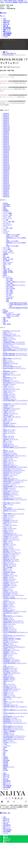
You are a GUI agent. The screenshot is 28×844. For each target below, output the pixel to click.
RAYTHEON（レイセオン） (11, 613)
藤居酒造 (5, 765)
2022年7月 (6, 193)
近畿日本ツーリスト (8, 767)
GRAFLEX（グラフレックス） (11, 473)
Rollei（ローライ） (8, 625)
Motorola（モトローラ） (10, 564)
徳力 (4, 749)
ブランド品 (6, 247)
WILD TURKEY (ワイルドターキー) (13, 727)
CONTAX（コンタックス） (10, 413)
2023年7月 (6, 173)
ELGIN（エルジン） (8, 444)
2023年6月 (6, 175)
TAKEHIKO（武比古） (9, 678)
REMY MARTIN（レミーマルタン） (13, 616)
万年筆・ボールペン (8, 252)
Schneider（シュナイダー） (11, 642)
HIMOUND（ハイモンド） (10, 493)
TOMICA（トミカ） (8, 694)
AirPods (5, 203)
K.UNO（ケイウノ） (9, 517)
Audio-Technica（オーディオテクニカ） (14, 343)
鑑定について (7, 784)
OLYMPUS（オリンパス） (10, 575)
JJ (3, 512)
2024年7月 (6, 154)
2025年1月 (6, 144)
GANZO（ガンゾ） (8, 462)
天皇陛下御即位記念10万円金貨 (18, 303)
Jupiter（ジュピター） (9, 515)
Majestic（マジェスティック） (11, 539)
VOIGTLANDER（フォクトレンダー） (14, 716)
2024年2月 (6, 162)
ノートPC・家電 (7, 228)
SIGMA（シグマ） (8, 655)
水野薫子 (5, 757)
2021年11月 (6, 196)
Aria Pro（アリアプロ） (9, 339)
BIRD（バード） (7, 360)
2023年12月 (6, 165)
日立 (4, 752)
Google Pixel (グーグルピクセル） (12, 472)
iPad (4, 207)
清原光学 (5, 758)
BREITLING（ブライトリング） (12, 374)
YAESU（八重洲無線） (9, 731)
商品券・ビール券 (8, 259)
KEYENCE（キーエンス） (10, 522)
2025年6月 (6, 136)
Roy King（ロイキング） (10, 630)
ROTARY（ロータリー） (10, 629)
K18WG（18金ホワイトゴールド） (16, 285)
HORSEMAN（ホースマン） (11, 494)
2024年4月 (6, 159)
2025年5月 (6, 138)
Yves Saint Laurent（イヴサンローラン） (14, 736)
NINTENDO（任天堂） (9, 572)
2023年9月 (6, 170)
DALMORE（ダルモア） (10, 423)
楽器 (4, 267)
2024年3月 (6, 160)
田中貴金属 (6, 760)
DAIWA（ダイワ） (8, 420)
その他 (5, 744)
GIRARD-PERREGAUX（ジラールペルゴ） (15, 467)
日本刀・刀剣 (7, 264)
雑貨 (4, 319)
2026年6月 (6, 116)
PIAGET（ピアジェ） (9, 601)
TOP (4, 773)
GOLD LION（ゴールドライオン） (12, 468)
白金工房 (5, 763)
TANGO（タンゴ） (8, 681)
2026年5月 (6, 118)
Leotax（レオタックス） (10, 528)
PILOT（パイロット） (9, 603)
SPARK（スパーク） (9, 658)
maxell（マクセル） (8, 548)
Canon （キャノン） (9, 387)
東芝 (4, 754)
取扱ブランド (7, 782)
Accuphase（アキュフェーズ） (12, 330)
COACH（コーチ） (8, 407)
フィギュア (6, 231)
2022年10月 (6, 188)
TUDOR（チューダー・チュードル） (13, 701)
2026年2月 (6, 123)
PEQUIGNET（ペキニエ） (10, 593)
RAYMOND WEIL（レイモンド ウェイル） (15, 611)
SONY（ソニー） (8, 656)
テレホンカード (7, 224)
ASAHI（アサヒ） (8, 340)
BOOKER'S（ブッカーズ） (10, 363)
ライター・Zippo (8, 251)
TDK (4, 682)
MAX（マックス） (8, 546)
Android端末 (6, 204)
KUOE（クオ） (7, 523)
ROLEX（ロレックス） (9, 624)
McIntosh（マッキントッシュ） (12, 549)
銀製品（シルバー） (8, 312)
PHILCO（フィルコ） (9, 596)
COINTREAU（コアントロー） (12, 408)
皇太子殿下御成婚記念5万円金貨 (18, 307)
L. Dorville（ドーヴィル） (10, 525)
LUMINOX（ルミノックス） (11, 536)
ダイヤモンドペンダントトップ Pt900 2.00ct (12, 97)
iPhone (5, 209)
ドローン (5, 226)
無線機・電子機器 (8, 272)
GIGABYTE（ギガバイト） (10, 465)
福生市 (10, 101)
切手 (4, 255)
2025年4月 (6, 139)
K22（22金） (10, 290)
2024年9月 (6, 151)
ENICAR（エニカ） (8, 450)
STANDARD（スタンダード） (11, 661)
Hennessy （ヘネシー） (9, 485)
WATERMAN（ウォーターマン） (12, 719)
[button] (14, 13)
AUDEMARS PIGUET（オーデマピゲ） (14, 342)
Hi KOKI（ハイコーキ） (9, 489)
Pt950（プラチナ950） (12, 246)
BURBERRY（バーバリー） (11, 381)
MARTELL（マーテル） (9, 544)
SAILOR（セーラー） (9, 637)
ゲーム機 (5, 220)
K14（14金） (10, 280)
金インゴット (10, 296)
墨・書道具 (6, 260)
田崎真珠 (5, 762)
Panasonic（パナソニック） (11, 582)
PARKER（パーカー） (9, 587)
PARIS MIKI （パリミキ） (10, 585)
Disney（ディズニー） (9, 433)
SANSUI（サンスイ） (9, 640)
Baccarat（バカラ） (8, 345)
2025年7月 (6, 134)
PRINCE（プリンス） (9, 606)
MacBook (5, 210)
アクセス (5, 789)
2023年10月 (6, 169)
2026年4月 (6, 120)
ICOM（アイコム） (8, 504)
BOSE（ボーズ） (8, 365)
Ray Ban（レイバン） (9, 609)
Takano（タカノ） (8, 676)
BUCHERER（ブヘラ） (10, 377)
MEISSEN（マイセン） (9, 551)
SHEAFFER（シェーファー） (11, 650)
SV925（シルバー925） (13, 316)
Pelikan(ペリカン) (8, 590)
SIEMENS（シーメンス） (10, 653)
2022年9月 (6, 190)
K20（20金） (10, 286)
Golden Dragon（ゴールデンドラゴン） (14, 470)
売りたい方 (6, 777)
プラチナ (5, 233)
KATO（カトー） (8, 518)
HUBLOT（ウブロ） (8, 496)
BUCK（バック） (8, 379)
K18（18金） (10, 283)
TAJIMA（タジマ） (8, 674)
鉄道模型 (5, 311)
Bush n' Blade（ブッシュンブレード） (13, 382)
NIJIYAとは (6, 774)
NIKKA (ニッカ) (7, 569)
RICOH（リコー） (8, 617)
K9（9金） (9, 294)
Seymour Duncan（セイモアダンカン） (14, 647)
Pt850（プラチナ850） (12, 236)
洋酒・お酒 (6, 268)
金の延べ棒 (9, 298)
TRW (4, 700)
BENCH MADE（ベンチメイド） (12, 358)
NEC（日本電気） (8, 567)
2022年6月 (6, 195)
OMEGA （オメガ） (8, 577)
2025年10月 (6, 129)
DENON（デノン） (8, 425)
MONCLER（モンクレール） (11, 559)
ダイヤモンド (7, 223)
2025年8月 (6, 133)
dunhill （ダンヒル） (9, 436)
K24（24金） (10, 293)
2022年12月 (6, 185)
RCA (4, 614)
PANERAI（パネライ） (9, 583)
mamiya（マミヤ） (8, 543)
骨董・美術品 (7, 324)
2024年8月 (6, 152)
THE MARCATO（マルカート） (12, 689)
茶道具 (5, 275)
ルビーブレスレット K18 (7, 77)
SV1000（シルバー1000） (13, 314)
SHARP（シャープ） (9, 648)
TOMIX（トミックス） (9, 695)
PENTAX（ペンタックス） (10, 591)
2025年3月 (6, 141)
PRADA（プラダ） (8, 605)
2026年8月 (6, 113)
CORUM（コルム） (8, 415)
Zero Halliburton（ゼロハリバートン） (13, 739)
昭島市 (10, 95)
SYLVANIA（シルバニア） (10, 671)
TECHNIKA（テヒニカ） (10, 687)
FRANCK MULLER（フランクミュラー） (14, 455)
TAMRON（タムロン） (9, 679)
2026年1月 (6, 125)
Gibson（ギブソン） (9, 463)
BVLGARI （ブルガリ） (9, 384)
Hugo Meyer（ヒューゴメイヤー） (12, 498)
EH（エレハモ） (7, 442)
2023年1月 (6, 183)
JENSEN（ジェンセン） (10, 510)
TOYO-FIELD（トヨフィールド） (12, 697)
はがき (5, 229)
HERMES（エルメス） (9, 488)
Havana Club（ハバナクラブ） (11, 483)
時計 (13, 101)
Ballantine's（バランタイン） (11, 347)
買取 (26, 81)
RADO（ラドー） (8, 608)
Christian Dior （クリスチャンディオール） (15, 403)
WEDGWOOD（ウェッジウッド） (12, 721)
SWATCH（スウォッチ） (10, 669)
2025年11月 (6, 128)
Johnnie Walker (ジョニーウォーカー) (13, 513)
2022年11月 (6, 186)
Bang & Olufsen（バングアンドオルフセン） (15, 348)
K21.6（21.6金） (11, 288)
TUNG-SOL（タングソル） (10, 705)
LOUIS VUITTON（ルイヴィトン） (13, 535)
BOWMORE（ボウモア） (10, 371)
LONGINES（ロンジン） (10, 533)
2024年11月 (6, 147)
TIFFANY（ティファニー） (10, 690)
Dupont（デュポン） (9, 437)
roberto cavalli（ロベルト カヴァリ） (13, 621)
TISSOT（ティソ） (8, 692)
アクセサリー (7, 211)
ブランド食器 (7, 249)
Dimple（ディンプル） (9, 429)
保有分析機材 (7, 787)
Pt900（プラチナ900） (12, 241)
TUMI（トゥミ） (7, 703)
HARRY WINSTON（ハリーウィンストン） (15, 480)
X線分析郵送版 (7, 785)
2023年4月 (6, 178)
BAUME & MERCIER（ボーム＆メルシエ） (15, 353)
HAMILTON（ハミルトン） (10, 478)
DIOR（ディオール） (9, 431)
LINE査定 (7, 840)
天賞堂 (5, 747)
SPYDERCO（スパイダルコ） (11, 660)
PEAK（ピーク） (8, 588)
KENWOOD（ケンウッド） (10, 520)
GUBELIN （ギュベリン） (10, 475)
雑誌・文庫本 (7, 317)
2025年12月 (6, 126)
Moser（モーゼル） (8, 562)
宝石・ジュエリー (15, 81)
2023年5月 (6, 177)
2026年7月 (6, 115)
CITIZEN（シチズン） (18, 101)
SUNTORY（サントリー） (10, 668)
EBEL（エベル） (8, 441)
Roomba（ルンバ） (8, 627)
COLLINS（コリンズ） (9, 410)
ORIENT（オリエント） (10, 578)
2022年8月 (6, 191)
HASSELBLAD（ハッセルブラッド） (13, 481)
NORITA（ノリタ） (8, 574)
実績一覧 (5, 779)
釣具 (4, 309)
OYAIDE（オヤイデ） (9, 580)
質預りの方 (6, 776)
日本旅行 (5, 750)
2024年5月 (6, 157)
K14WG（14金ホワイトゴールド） (16, 281)
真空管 (5, 273)
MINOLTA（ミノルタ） (9, 557)
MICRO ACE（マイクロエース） (12, 552)
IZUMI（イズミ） (8, 507)
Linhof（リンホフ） (8, 530)
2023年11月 (6, 167)
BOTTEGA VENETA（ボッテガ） (12, 366)
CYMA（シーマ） (8, 418)
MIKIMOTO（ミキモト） (10, 556)
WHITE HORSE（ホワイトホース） (13, 726)
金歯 (7, 299)
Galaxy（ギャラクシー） (10, 460)
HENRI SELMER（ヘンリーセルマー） (14, 486)
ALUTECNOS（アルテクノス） (12, 335)
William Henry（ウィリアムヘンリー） (14, 729)
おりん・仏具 (7, 216)
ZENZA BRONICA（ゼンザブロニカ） (13, 737)
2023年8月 (6, 172)
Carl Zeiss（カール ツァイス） (11, 389)
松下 (4, 755)
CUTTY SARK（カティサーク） (12, 416)
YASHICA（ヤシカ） (9, 734)
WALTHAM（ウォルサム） (10, 718)
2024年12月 (6, 146)
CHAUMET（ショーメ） (10, 399)
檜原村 (10, 87)
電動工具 (5, 320)
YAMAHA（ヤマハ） (9, 732)
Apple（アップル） (8, 337)
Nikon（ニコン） (8, 570)
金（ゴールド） (7, 277)
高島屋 (5, 768)
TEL (5, 842)
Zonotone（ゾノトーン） (10, 742)
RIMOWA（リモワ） (8, 619)
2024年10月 (6, 149)
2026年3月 (6, 121)
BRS (4, 376)
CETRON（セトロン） (9, 395)
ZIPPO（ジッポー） (8, 740)
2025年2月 (6, 142)
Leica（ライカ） (7, 526)
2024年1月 (6, 164)
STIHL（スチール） (8, 666)
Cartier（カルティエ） (9, 390)
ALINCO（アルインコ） (9, 334)
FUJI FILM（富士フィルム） (11, 457)
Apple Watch (6, 206)
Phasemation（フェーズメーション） (13, 595)
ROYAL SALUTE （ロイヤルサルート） (14, 635)
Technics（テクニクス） (10, 685)
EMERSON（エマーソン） (10, 446)
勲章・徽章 (6, 257)
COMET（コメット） (9, 412)
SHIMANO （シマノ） (9, 651)
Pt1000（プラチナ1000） (13, 234)
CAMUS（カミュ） (8, 386)
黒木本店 (5, 770)
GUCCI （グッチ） (8, 476)
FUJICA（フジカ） (8, 459)
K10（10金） (10, 278)
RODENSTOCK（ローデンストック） (13, 622)
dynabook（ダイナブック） (11, 439)
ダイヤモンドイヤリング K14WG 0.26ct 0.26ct (13, 83)
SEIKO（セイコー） (8, 643)
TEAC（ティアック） (9, 684)
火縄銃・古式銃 (7, 270)
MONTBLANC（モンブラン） (11, 561)
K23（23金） (10, 291)
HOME (6, 837)
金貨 (7, 301)
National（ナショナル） (9, 565)
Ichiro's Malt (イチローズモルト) (12, 502)
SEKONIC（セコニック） (10, 645)
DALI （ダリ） (7, 421)
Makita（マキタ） (8, 541)
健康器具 (5, 254)
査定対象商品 (7, 781)
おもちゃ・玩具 (7, 215)
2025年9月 (6, 131)
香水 (4, 322)
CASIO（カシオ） (8, 392)
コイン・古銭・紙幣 (8, 221)
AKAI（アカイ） (7, 332)
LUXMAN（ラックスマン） (10, 538)
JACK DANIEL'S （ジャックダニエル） (14, 509)
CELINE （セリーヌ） (9, 394)
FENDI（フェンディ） (9, 452)
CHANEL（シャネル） (9, 397)
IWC (4, 506)
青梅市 (10, 81)
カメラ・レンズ (7, 218)
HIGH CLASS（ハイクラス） (11, 491)
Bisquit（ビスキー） (8, 361)
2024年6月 (6, 156)
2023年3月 (6, 180)
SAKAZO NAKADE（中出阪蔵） (12, 638)
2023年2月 (6, 182)
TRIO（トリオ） (7, 698)
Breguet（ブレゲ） (8, 373)
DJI (4, 434)
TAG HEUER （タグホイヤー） (12, 673)
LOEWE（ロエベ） (8, 531)
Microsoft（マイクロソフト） (11, 554)
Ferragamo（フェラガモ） (10, 454)
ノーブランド (21, 81)
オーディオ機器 (7, 213)
